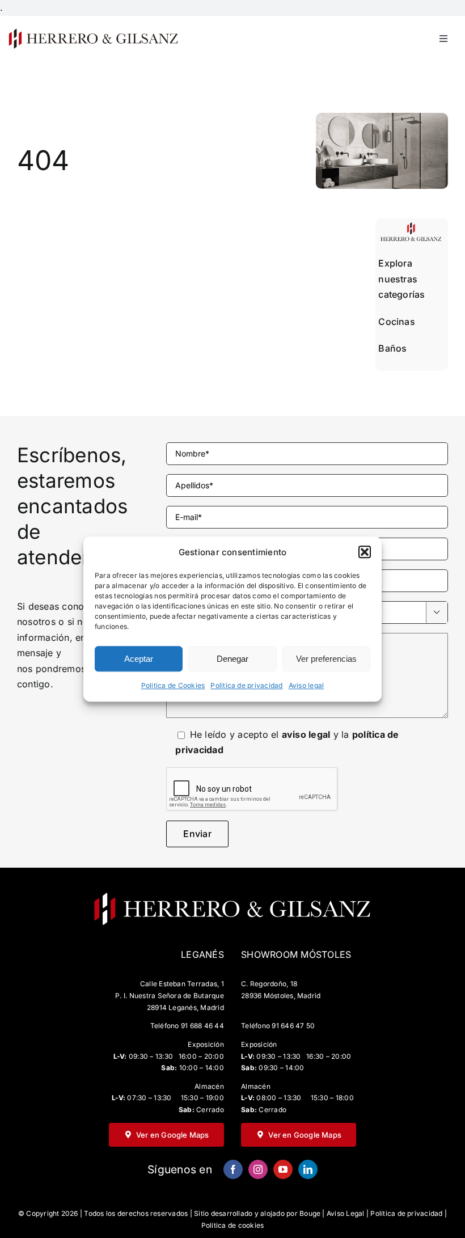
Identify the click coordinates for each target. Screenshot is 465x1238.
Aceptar (138, 659)
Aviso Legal (346, 1213)
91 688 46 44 (202, 1025)
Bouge (309, 1213)
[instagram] (258, 1169)
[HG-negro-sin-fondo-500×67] (93, 31)
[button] (364, 552)
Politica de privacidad (246, 686)
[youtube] (283, 1169)
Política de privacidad (406, 1213)
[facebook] (233, 1169)
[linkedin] (308, 1169)
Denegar (232, 659)
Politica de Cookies (173, 686)
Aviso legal (306, 686)
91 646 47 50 (293, 1025)
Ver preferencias (326, 659)
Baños (392, 348)
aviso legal (306, 734)
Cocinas (396, 321)
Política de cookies (232, 1225)
